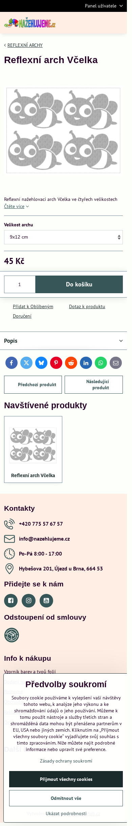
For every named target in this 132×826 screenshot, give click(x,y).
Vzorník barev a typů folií (30, 672)
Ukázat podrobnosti (66, 813)
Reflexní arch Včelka (33, 475)
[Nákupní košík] (102, 23)
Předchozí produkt (37, 384)
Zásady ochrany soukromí (66, 761)
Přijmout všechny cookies (66, 779)
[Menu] (119, 23)
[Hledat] (86, 23)
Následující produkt (97, 384)
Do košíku (79, 284)
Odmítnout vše (66, 798)
